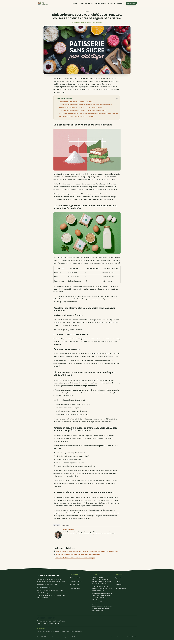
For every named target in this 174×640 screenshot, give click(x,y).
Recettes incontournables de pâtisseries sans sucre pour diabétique (80, 107)
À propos (111, 3)
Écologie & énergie (86, 3)
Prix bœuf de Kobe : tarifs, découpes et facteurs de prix (75, 558)
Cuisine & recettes (75, 578)
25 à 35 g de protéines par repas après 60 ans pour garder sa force (100, 602)
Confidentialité (126, 637)
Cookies (134, 637)
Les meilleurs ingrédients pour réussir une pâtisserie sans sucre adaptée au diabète (85, 105)
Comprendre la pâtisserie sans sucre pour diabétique (76, 102)
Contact (120, 3)
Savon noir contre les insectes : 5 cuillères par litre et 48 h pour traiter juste (102, 609)
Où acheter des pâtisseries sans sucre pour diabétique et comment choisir (82, 110)
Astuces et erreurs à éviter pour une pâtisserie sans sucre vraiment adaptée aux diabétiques (88, 113)
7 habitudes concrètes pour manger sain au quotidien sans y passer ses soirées (102, 588)
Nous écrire (131, 3)
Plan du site (118, 585)
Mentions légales (120, 588)
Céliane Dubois (68, 529)
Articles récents (65, 525)
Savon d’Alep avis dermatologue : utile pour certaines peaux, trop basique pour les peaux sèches (101, 580)
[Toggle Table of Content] (116, 98)
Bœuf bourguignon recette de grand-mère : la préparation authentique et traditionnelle (87, 551)
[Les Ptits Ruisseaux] (42, 3)
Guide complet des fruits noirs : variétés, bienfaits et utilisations (78, 554)
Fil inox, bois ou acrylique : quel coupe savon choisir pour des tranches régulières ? (102, 595)
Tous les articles (75, 588)
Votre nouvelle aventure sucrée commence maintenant (76, 116)
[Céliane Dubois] (58, 535)
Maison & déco (100, 3)
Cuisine (74, 3)
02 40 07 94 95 (42, 598)
